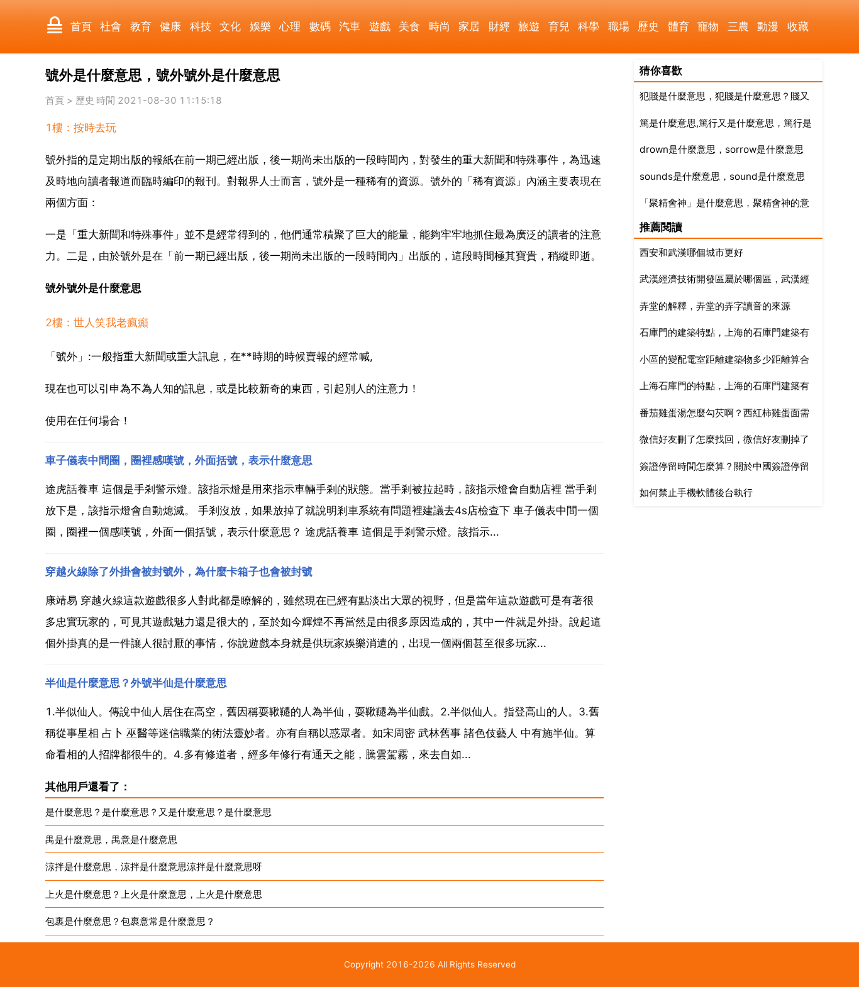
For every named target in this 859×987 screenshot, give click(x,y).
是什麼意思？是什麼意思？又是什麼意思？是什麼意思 (158, 812)
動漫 (768, 26)
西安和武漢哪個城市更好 (691, 252)
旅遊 (529, 26)
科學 (588, 26)
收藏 (798, 26)
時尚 (439, 26)
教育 (141, 26)
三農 (738, 26)
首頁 (81, 26)
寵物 (708, 26)
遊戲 (380, 26)
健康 (170, 26)
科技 (200, 26)
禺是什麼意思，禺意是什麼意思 (111, 840)
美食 (409, 26)
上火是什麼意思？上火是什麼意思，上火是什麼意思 (153, 894)
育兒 (559, 26)
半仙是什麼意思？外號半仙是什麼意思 (136, 682)
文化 (230, 26)
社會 (110, 26)
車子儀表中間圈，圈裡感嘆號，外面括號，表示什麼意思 (179, 460)
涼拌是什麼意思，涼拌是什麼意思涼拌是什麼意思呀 (153, 867)
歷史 (648, 26)
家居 (469, 26)
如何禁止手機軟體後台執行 (696, 493)
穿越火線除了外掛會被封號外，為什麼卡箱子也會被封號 (179, 571)
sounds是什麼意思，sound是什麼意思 (722, 176)
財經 (499, 26)
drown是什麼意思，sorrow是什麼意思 (722, 149)
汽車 (349, 26)
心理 (290, 26)
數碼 (320, 26)
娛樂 (260, 26)
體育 (678, 26)
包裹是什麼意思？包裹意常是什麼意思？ (130, 921)
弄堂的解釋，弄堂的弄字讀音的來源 (715, 306)
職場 (618, 26)
